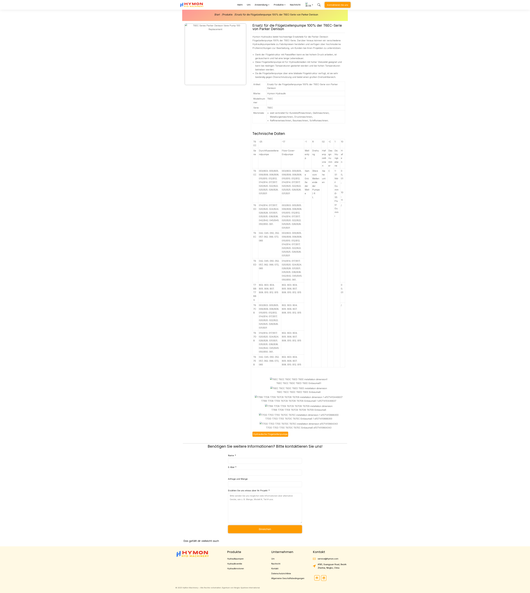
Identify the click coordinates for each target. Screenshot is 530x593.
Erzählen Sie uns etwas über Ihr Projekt (248, 490)
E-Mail (231, 467)
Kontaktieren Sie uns (337, 4)
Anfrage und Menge (238, 479)
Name (231, 455)
